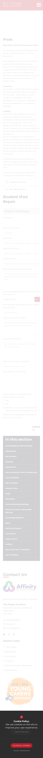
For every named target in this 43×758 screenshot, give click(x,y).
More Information (21, 732)
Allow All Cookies (21, 745)
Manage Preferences (21, 751)
